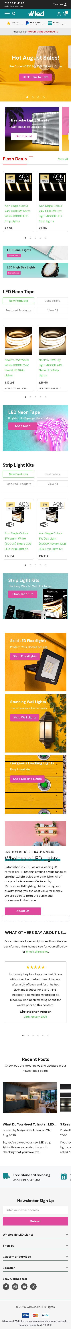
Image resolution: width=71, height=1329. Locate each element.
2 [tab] (30, 238)
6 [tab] (48, 1035)
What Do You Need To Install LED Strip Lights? (28, 1125)
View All (53, 310)
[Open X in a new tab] (33, 1287)
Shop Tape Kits (22, 594)
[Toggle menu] (7, 13)
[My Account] (59, 14)
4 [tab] (40, 238)
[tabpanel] (35, 68)
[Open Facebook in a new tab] (6, 1287)
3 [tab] (35, 238)
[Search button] (13, 14)
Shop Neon (22, 426)
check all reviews (37, 952)
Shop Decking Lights (27, 779)
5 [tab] (45, 238)
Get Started (23, 136)
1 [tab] (25, 238)
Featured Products (18, 310)
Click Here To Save (35, 77)
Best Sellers (52, 301)
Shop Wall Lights (24, 717)
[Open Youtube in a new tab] (24, 1287)
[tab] (27, 97)
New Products (18, 301)
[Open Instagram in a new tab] (15, 1287)
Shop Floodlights (25, 656)
